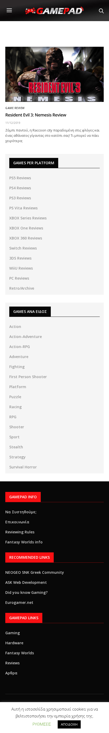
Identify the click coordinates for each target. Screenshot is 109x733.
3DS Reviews (20, 258)
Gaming (12, 632)
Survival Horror (23, 466)
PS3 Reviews (20, 197)
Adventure (18, 356)
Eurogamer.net (19, 602)
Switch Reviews (23, 248)
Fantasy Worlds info (24, 541)
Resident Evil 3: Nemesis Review (35, 115)
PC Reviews (19, 278)
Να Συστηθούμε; (21, 511)
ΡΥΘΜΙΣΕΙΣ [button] (42, 724)
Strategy (17, 456)
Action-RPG (19, 346)
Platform (17, 386)
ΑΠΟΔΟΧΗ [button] (69, 724)
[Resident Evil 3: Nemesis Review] (54, 74)
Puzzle (15, 396)
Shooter (16, 426)
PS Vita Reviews (23, 207)
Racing (15, 406)
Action (15, 326)
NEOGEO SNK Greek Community (34, 572)
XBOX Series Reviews (28, 217)
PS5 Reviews (20, 177)
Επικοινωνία (17, 521)
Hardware (14, 642)
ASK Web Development (26, 582)
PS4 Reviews (20, 187)
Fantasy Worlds (19, 652)
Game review (15, 108)
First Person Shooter (28, 376)
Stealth (16, 446)
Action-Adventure (25, 336)
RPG (12, 416)
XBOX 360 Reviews (25, 238)
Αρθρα (11, 672)
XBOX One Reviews (26, 228)
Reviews (12, 662)
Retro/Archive (21, 288)
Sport (14, 436)
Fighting (17, 366)
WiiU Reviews (21, 268)
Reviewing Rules (19, 531)
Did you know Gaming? (26, 592)
